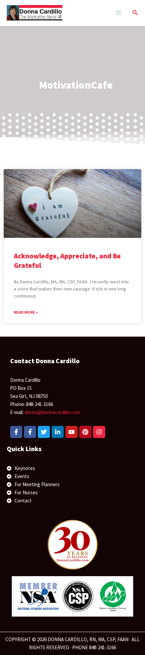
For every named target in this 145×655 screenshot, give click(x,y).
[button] (135, 12)
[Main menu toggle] (118, 13)
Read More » (26, 312)
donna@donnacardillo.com (52, 412)
